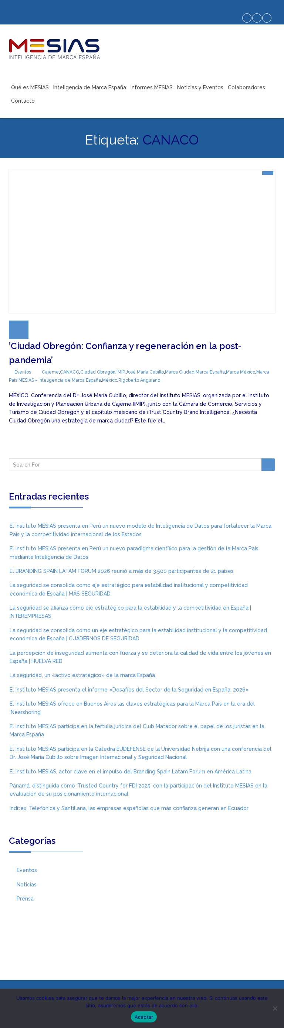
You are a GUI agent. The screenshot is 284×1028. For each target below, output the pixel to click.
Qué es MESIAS (30, 87)
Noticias (27, 885)
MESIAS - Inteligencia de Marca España (59, 380)
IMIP (120, 372)
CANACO (69, 372)
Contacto (23, 101)
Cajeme (50, 372)
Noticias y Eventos (200, 87)
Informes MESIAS (152, 87)
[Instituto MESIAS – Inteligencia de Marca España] (54, 49)
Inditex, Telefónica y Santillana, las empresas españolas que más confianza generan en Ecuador (129, 808)
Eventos (22, 372)
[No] (274, 1008)
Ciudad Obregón (97, 372)
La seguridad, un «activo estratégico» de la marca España (82, 675)
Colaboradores (246, 87)
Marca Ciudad (180, 372)
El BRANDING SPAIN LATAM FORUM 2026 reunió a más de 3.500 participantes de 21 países (122, 571)
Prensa (25, 899)
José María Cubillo (145, 372)
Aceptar (144, 1017)
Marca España (210, 372)
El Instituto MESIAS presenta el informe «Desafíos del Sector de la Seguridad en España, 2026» (129, 690)
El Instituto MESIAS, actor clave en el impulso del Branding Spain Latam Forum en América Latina (130, 772)
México (109, 380)
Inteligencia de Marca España (89, 87)
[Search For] (268, 464)
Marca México (240, 372)
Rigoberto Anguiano (139, 380)
